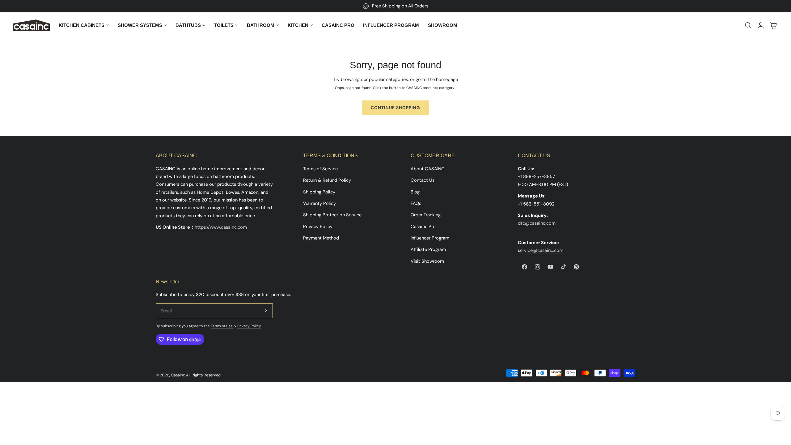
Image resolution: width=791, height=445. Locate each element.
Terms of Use (222, 326)
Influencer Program (430, 238)
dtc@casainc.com (537, 223)
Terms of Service (320, 169)
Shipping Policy (319, 192)
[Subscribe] (265, 310)
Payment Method (321, 238)
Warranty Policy (319, 203)
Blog (415, 192)
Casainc (178, 375)
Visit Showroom (427, 261)
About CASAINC (428, 169)
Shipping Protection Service (332, 215)
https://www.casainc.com (221, 227)
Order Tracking (426, 215)
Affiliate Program (428, 249)
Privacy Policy (317, 226)
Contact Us (422, 180)
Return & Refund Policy (327, 180)
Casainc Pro (423, 226)
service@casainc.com (540, 250)
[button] (748, 25)
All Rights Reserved (203, 375)
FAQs (416, 203)
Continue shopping (395, 107)
